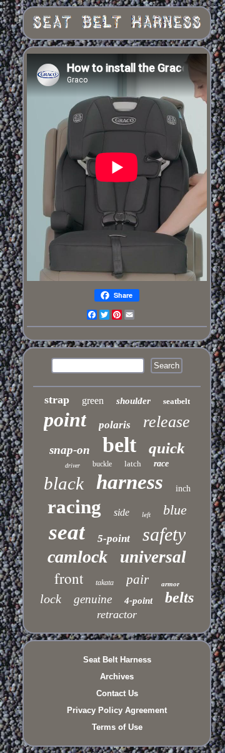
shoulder (133, 401)
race (161, 463)
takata (105, 582)
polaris (115, 425)
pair (137, 579)
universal (153, 557)
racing (74, 507)
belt (119, 444)
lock (50, 599)
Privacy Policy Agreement (117, 710)
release (166, 422)
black (64, 483)
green (93, 400)
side (121, 512)
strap (56, 399)
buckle (102, 464)
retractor (117, 614)
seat (67, 532)
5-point (114, 538)
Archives (117, 676)
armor (170, 584)
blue (175, 510)
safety (164, 534)
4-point (138, 601)
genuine (93, 599)
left (146, 514)
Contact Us (117, 693)
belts (179, 597)
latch (132, 463)
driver (72, 465)
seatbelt (176, 401)
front (68, 578)
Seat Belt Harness (117, 659)
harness (129, 482)
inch (183, 488)
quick (167, 448)
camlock (78, 556)
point (65, 419)
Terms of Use (117, 727)
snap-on (69, 449)
